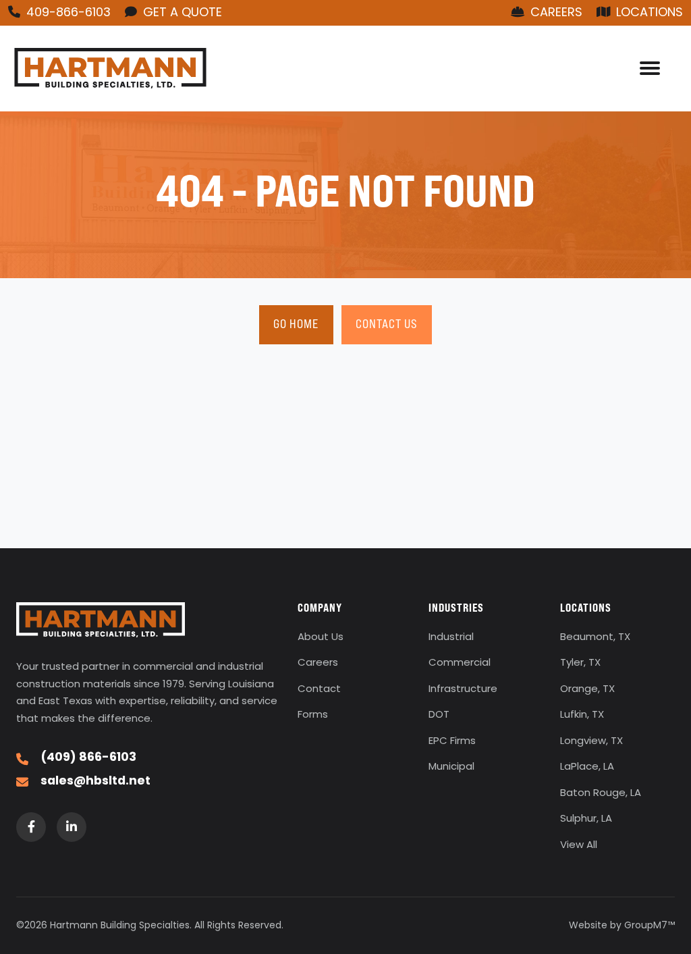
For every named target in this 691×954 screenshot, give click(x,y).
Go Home (296, 324)
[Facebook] (31, 827)
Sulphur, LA (586, 819)
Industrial (451, 637)
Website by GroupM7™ (622, 926)
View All (578, 845)
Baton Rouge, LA (600, 793)
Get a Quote (181, 13)
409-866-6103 (67, 13)
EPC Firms (452, 741)
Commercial (460, 663)
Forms (313, 715)
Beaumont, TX (595, 637)
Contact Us (387, 324)
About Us (320, 637)
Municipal (451, 767)
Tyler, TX (580, 663)
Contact (319, 689)
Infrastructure (463, 689)
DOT (439, 715)
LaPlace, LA (587, 767)
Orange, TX (587, 689)
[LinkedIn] (71, 827)
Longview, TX (591, 741)
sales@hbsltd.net (95, 782)
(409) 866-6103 (88, 758)
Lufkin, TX (582, 715)
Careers (554, 13)
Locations (648, 13)
